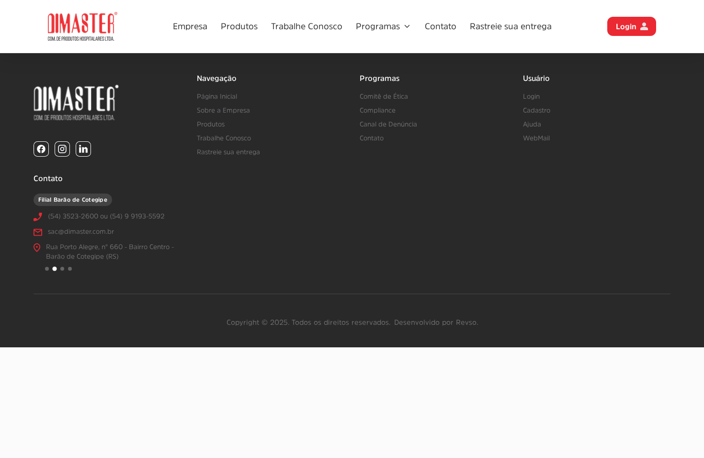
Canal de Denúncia (388, 124)
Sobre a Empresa (223, 110)
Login (626, 26)
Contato (440, 26)
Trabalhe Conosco (306, 26)
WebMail (536, 138)
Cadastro (536, 110)
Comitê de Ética (384, 96)
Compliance (378, 110)
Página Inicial (217, 96)
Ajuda (532, 124)
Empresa (190, 26)
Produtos (239, 26)
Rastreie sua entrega (511, 26)
